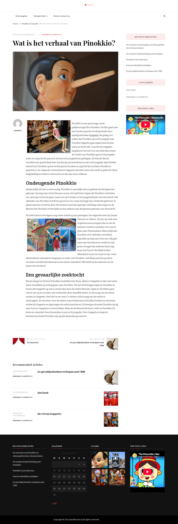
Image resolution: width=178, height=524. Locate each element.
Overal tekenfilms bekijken (138, 65)
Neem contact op (62, 16)
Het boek (43, 392)
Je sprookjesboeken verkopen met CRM (61, 371)
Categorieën (40, 16)
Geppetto (94, 135)
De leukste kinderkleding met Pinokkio (144, 54)
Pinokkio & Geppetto (52, 35)
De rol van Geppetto (49, 413)
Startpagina (21, 16)
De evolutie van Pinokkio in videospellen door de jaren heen (145, 46)
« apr (54, 503)
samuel (18, 131)
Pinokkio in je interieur (137, 59)
